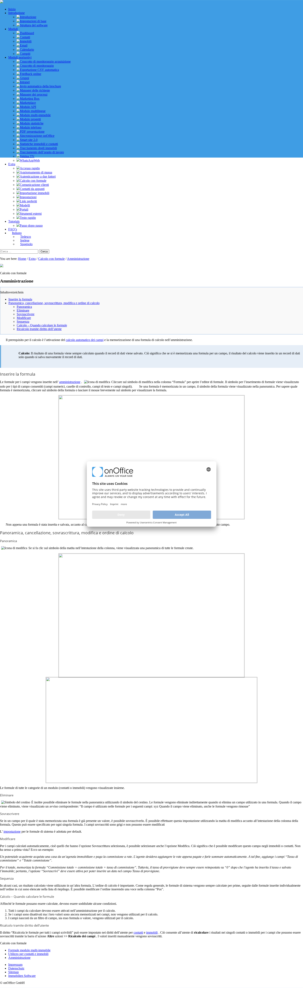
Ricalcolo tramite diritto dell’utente (39, 329)
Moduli (13, 29)
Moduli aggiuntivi (20, 57)
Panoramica (24, 306)
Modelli (25, 205)
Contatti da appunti (32, 189)
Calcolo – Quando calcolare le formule (42, 325)
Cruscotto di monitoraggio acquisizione (45, 61)
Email (23, 45)
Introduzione (16, 13)
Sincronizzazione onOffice (37, 135)
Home (22, 258)
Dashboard (27, 33)
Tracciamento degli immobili (38, 148)
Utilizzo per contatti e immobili (28, 954)
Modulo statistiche (31, 123)
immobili (152, 932)
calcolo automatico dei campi (84, 340)
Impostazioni (28, 197)
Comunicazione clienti (34, 184)
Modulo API (28, 107)
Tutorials (14, 221)
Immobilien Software (22, 975)
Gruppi (24, 78)
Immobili (26, 41)
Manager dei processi (33, 94)
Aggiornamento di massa (36, 172)
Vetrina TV (27, 156)
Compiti (25, 53)
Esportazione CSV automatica (39, 69)
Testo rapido (28, 217)
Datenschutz (16, 968)
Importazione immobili (34, 193)
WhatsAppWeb (30, 160)
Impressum (15, 964)
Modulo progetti (30, 119)
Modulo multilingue (33, 111)
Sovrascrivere (25, 314)
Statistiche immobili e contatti (39, 144)
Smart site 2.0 (29, 140)
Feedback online (30, 74)
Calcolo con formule (33, 180)
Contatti (25, 37)
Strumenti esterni (31, 213)
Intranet (25, 82)
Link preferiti (28, 201)
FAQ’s (12, 229)
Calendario (27, 49)
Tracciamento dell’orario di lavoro (42, 152)
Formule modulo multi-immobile (29, 950)
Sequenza (23, 321)
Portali (24, 209)
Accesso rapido (30, 168)
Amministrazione (78, 258)
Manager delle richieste (35, 90)
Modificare (24, 318)
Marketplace (28, 102)
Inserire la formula (20, 299)
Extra (11, 164)
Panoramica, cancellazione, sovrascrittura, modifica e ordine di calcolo (54, 303)
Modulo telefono (30, 127)
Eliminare (23, 310)
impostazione (12, 831)
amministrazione (69, 382)
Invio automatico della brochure (40, 86)
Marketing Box (30, 98)
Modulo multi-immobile (35, 115)
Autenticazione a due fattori (38, 176)
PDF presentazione (32, 131)
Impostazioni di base (33, 21)
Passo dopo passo (31, 225)
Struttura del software (34, 25)
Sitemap (13, 972)
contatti (138, 932)
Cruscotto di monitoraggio (37, 65)
